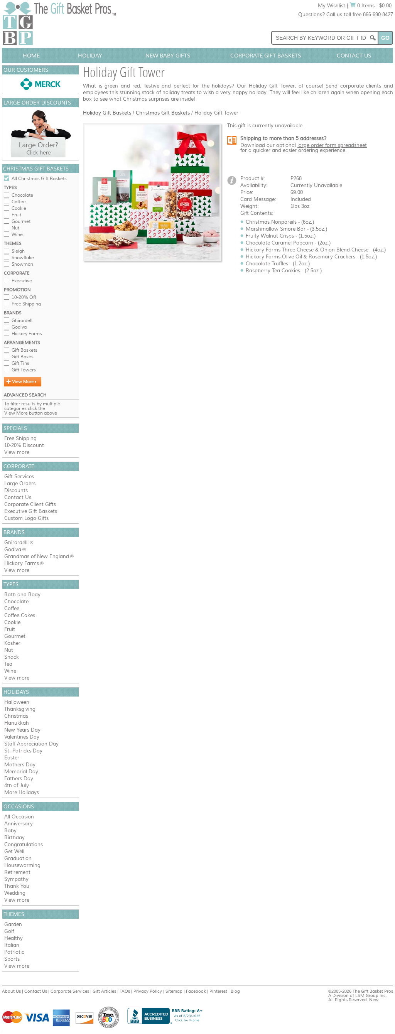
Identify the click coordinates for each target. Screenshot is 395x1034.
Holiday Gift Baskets (107, 113)
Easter (11, 758)
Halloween (16, 702)
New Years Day (22, 730)
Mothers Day (19, 764)
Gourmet (21, 221)
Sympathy (16, 879)
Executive (22, 280)
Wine (17, 234)
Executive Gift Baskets (30, 511)
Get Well (14, 851)
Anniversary (18, 824)
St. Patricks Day (23, 751)
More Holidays (21, 792)
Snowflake (23, 257)
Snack (11, 657)
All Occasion (19, 817)
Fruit (16, 215)
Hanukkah (16, 723)
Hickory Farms (27, 333)
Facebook (196, 991)
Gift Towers (24, 370)
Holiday (90, 55)
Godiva (19, 327)
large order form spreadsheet (332, 145)
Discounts (16, 490)
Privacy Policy (147, 991)
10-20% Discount (24, 445)
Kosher (12, 643)
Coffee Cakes (19, 615)
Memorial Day (21, 771)
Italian (11, 945)
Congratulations (23, 844)
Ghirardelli (23, 320)
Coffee (19, 201)
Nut (15, 228)
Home (31, 55)
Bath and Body (22, 594)
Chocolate (22, 195)
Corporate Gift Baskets (265, 55)
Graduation (18, 858)
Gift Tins (20, 363)
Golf (9, 931)
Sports (12, 959)
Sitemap (173, 991)
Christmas (16, 716)
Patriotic (14, 952)
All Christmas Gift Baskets (39, 178)
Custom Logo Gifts (26, 518)
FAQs (125, 991)
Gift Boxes (23, 356)
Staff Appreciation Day (31, 744)
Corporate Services (70, 991)
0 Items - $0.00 (374, 5)
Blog (235, 991)
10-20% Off (24, 297)
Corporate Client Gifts (30, 504)
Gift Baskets (24, 350)
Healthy (13, 938)
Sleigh (18, 251)
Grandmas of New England (36, 556)
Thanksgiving (19, 709)
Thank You (16, 886)
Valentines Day (21, 737)
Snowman (22, 264)
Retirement (17, 872)
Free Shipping (26, 304)
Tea (8, 664)
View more (16, 452)
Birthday (14, 837)
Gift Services (19, 476)
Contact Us (354, 55)
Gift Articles (104, 991)
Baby (10, 830)
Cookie (19, 208)
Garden (13, 924)
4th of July (16, 785)
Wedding (14, 893)
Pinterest (218, 991)
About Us (11, 991)
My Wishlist (331, 5)
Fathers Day (18, 778)
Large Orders (19, 483)
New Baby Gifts (168, 55)
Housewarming (22, 865)
